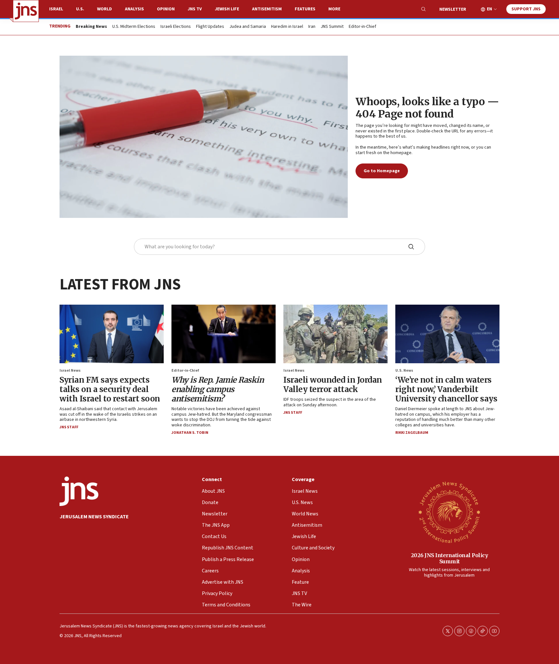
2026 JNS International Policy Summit (449, 558)
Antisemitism (267, 9)
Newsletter (452, 9)
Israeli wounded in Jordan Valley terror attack (332, 384)
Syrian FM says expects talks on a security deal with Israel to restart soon (110, 389)
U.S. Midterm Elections (133, 27)
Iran (311, 27)
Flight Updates (210, 27)
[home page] (26, 11)
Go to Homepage (382, 171)
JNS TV (195, 9)
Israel (56, 9)
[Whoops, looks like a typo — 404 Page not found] (204, 137)
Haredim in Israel (287, 27)
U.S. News (404, 370)
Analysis (134, 9)
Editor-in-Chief (362, 27)
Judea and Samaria (247, 27)
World (104, 9)
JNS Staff (69, 427)
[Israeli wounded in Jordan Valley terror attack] (335, 334)
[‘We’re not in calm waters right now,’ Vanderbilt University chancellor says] (447, 334)
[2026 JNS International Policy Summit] (449, 512)
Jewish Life (227, 9)
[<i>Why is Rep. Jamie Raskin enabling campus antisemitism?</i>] (223, 334)
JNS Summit (332, 27)
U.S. (80, 9)
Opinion (166, 9)
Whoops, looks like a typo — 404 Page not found (427, 107)
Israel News (70, 370)
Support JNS (526, 9)
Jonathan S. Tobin (189, 432)
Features (305, 9)
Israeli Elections (175, 27)
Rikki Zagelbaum (411, 432)
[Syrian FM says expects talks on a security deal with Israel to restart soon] (112, 334)
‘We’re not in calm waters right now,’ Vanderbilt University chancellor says (446, 389)
